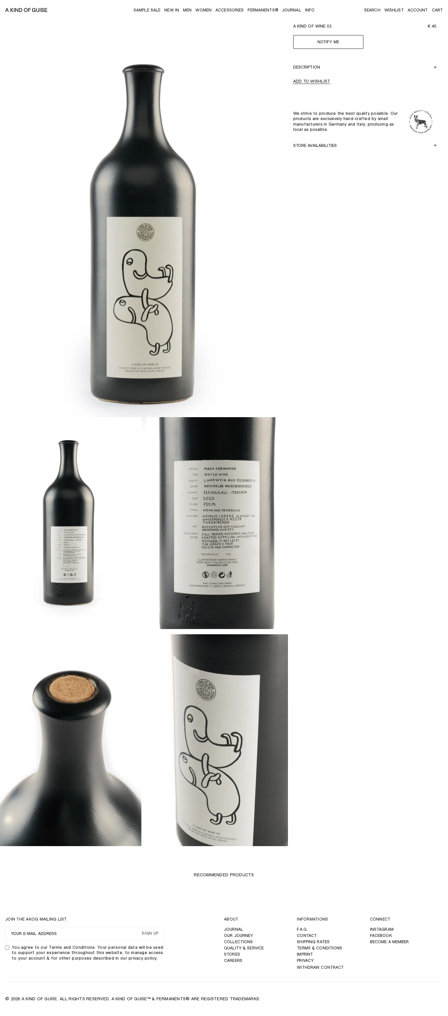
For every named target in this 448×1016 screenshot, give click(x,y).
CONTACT (307, 935)
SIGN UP (150, 933)
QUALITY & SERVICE (244, 947)
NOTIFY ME (328, 42)
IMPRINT (305, 954)
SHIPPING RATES (313, 941)
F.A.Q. (302, 929)
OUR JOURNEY (238, 935)
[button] (372, 10)
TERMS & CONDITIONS (319, 947)
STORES (232, 954)
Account (418, 10)
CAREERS (233, 960)
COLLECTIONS (238, 941)
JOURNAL (233, 929)
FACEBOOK (381, 935)
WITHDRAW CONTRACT (320, 967)
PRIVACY (305, 960)
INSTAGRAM (382, 929)
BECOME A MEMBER (389, 941)
